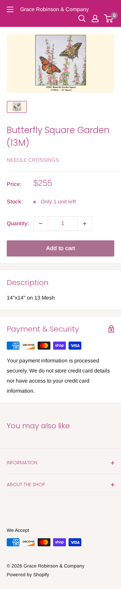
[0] (109, 18)
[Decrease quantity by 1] (41, 224)
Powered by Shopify (28, 574)
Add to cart (60, 248)
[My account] (95, 18)
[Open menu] (10, 9)
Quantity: (18, 223)
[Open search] (82, 18)
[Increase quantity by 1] (85, 224)
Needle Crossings (33, 160)
